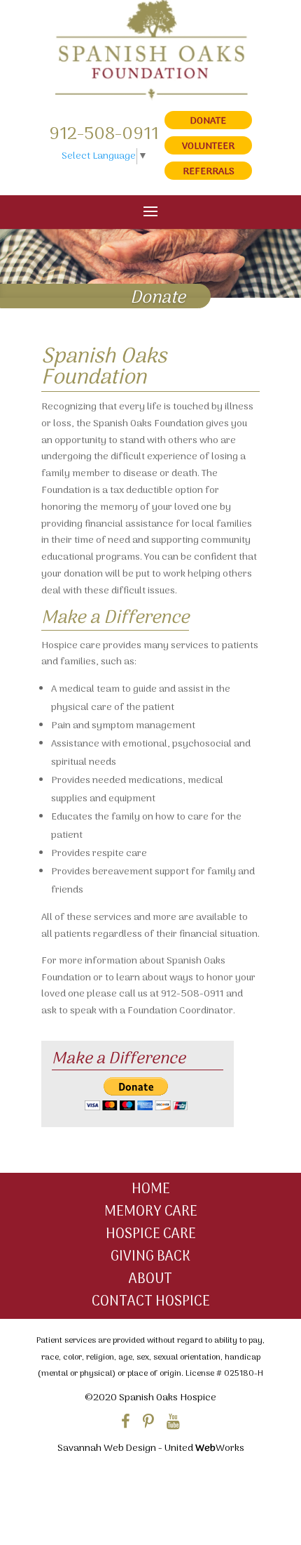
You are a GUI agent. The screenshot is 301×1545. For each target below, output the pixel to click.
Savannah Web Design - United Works (150, 1448)
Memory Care (150, 1212)
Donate (208, 121)
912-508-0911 (104, 134)
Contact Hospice (151, 1302)
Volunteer (208, 146)
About (150, 1279)
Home (151, 1189)
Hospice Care (151, 1234)
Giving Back (150, 1257)
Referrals (208, 172)
